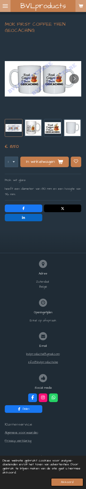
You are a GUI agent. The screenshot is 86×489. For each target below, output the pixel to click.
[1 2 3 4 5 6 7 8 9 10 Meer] (11, 162)
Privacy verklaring (18, 440)
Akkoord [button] (67, 482)
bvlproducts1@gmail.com (43, 354)
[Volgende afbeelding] (74, 79)
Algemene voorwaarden (21, 432)
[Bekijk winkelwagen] (80, 6)
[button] (13, 128)
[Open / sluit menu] (5, 6)
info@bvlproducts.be (43, 362)
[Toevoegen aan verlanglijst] (76, 162)
